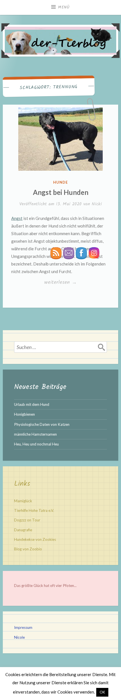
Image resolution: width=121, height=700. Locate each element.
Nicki (97, 204)
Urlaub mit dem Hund (31, 404)
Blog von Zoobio (28, 549)
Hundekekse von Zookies (35, 539)
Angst (17, 218)
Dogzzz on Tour (27, 520)
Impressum (23, 627)
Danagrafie (23, 530)
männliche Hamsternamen (35, 434)
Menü (64, 7)
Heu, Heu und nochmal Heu (36, 444)
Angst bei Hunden (60, 192)
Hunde (60, 182)
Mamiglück (23, 501)
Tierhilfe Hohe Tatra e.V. (34, 510)
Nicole (19, 637)
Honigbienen (24, 414)
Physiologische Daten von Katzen (42, 424)
